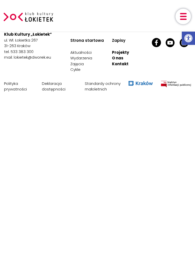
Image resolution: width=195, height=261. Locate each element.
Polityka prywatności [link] (15, 86)
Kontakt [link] (120, 64)
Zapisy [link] (118, 40)
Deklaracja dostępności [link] (54, 86)
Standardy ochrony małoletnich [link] (103, 86)
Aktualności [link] (81, 52)
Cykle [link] (75, 69)
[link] (188, 38)
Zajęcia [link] (77, 64)
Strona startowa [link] (87, 40)
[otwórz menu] (183, 16)
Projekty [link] (120, 52)
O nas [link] (117, 58)
